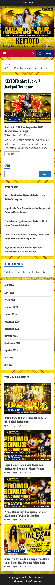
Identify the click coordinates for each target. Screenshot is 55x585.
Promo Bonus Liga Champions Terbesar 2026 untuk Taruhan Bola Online (25, 513)
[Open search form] (33, 53)
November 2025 (12, 328)
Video (48, 53)
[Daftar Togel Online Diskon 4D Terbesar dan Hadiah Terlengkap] (27, 398)
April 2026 (9, 292)
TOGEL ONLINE (14, 410)
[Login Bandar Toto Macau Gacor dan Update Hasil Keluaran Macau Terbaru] (27, 445)
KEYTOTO (27, 40)
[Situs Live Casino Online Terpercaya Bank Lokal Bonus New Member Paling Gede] (27, 539)
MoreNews (20, 581)
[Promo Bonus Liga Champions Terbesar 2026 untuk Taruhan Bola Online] (27, 492)
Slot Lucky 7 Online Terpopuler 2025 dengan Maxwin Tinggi (27, 108)
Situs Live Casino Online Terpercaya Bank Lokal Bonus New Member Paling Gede (26, 560)
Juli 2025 (8, 357)
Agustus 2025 (11, 350)
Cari (7, 165)
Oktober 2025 (11, 336)
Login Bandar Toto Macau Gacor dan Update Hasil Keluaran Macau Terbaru (24, 466)
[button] (4, 53)
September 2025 (12, 343)
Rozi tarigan (12, 135)
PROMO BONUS (15, 504)
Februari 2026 (11, 307)
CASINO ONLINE (15, 551)
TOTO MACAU (14, 457)
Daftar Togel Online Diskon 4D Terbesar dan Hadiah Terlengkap (25, 419)
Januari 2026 (10, 314)
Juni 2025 (9, 364)
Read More (13, 154)
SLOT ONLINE (14, 119)
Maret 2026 (10, 300)
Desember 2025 (12, 321)
